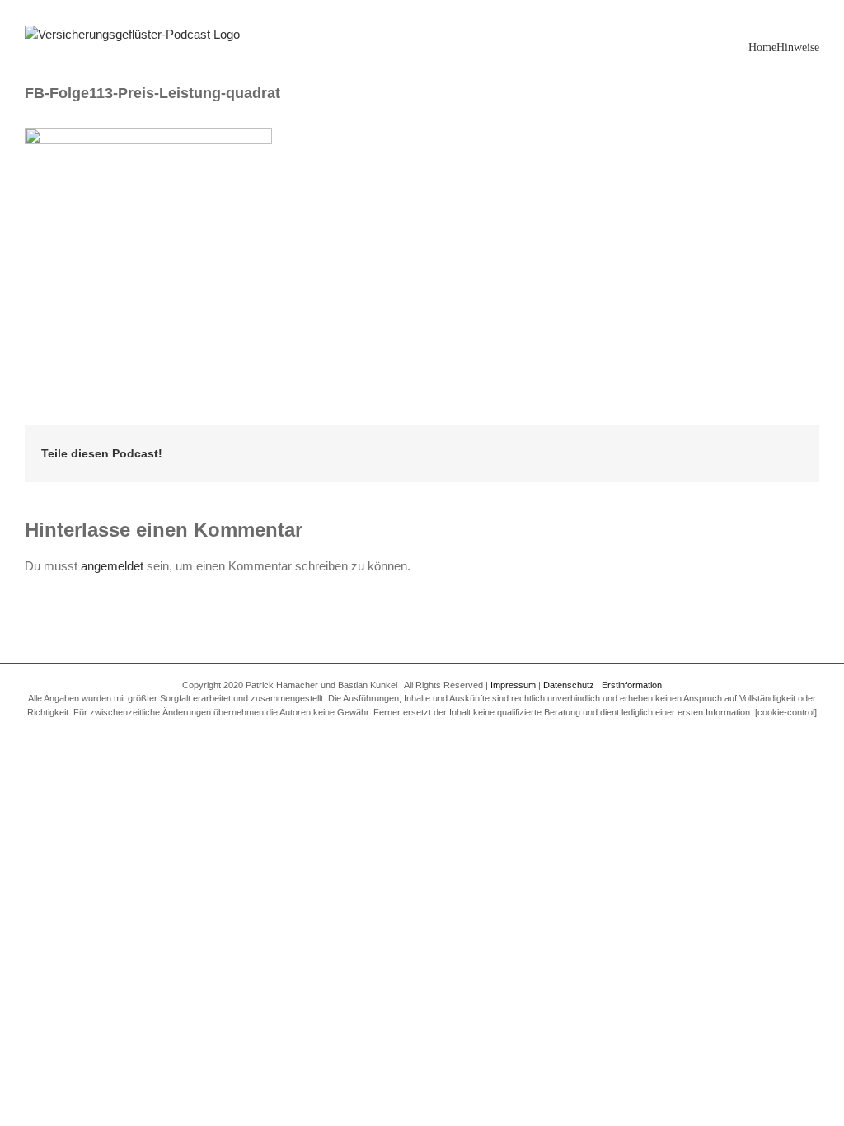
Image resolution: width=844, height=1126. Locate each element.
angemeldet (112, 566)
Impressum (513, 685)
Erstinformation (632, 685)
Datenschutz (568, 685)
